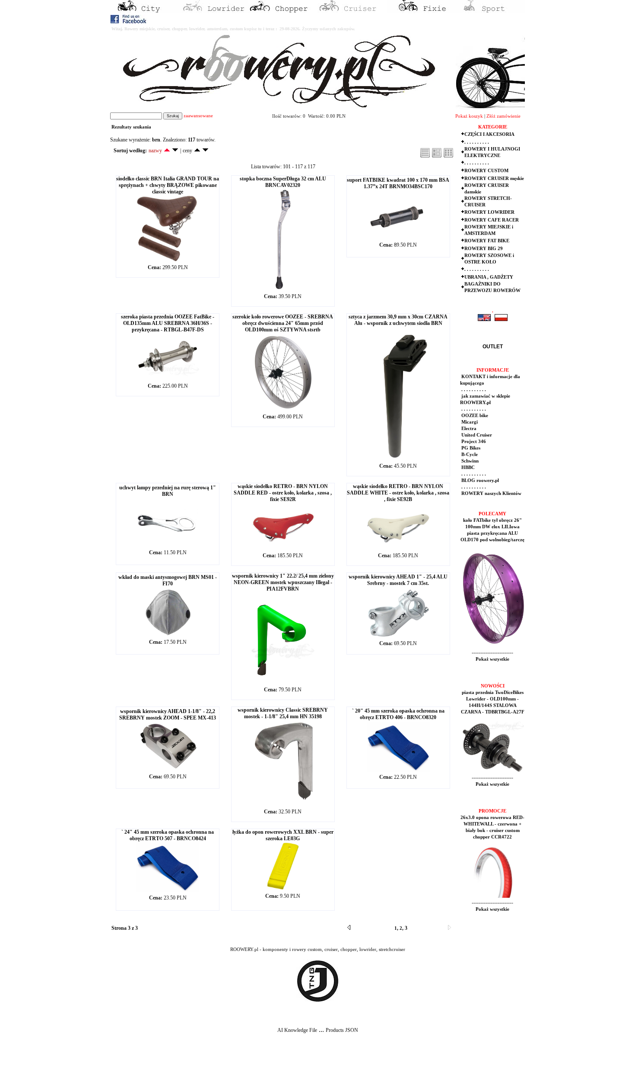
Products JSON (342, 1030)
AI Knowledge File (297, 1030)
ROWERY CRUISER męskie (494, 178)
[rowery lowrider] (213, 11)
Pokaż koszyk (469, 116)
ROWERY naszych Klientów (490, 493)
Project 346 (473, 441)
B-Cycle (469, 454)
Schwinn (469, 461)
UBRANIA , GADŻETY (488, 277)
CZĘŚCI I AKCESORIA (489, 134)
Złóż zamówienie (503, 116)
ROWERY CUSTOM (486, 170)
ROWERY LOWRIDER (489, 212)
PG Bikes (470, 448)
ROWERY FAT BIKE (486, 240)
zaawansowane (198, 115)
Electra (468, 428)
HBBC (467, 467)
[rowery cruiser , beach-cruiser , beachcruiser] (352, 11)
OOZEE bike (474, 415)
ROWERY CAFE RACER (491, 220)
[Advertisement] (160, 1067)
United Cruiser (476, 435)
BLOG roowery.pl (479, 480)
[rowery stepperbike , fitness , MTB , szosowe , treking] (490, 11)
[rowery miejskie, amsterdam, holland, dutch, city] (144, 11)
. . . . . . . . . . (476, 142)
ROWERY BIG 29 (483, 248)
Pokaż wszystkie (492, 659)
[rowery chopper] (283, 11)
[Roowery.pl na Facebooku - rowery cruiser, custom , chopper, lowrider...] (129, 22)
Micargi (469, 422)
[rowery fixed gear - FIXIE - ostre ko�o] (421, 11)
